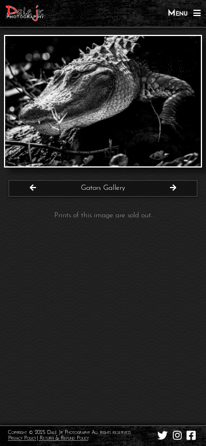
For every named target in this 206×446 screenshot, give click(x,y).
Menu (180, 13)
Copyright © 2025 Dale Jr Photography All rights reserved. (69, 432)
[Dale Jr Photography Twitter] (163, 436)
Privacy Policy (22, 438)
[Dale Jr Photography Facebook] (191, 436)
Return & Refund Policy (64, 438)
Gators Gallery (103, 188)
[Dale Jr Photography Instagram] (177, 436)
